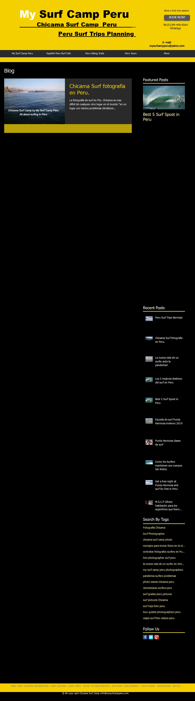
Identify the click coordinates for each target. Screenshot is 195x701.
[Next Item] (179, 97)
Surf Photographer (154, 534)
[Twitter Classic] (151, 637)
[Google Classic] (156, 637)
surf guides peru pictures (157, 594)
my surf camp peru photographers (163, 570)
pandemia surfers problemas (159, 576)
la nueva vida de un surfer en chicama (164, 564)
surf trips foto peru (154, 606)
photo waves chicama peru (158, 582)
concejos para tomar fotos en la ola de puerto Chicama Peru (164, 546)
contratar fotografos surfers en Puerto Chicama (164, 552)
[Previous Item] (149, 97)
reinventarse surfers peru (157, 588)
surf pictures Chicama (155, 600)
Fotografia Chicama (154, 527)
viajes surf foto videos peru (158, 618)
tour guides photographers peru (162, 612)
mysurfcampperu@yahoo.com (167, 46)
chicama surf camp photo (157, 539)
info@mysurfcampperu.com (114, 693)
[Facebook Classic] (145, 637)
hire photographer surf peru (159, 558)
